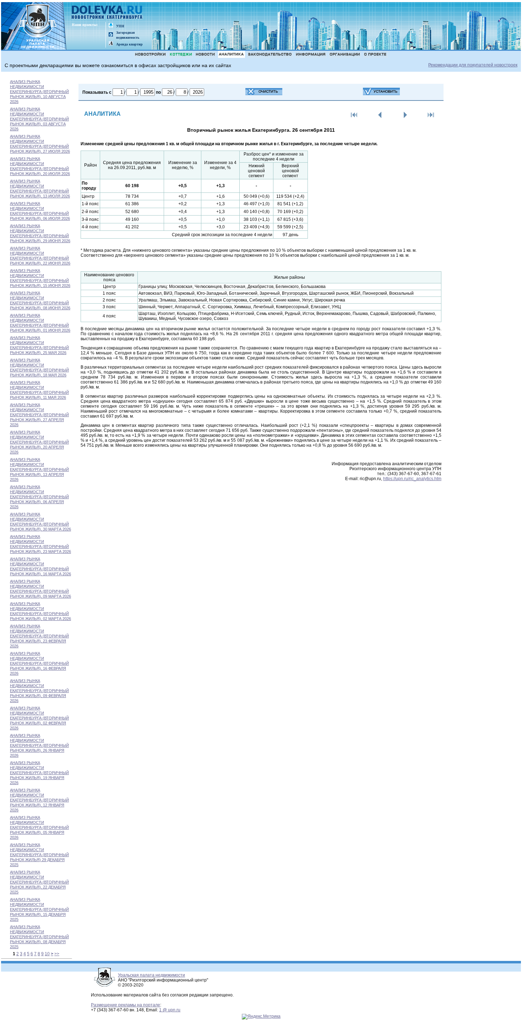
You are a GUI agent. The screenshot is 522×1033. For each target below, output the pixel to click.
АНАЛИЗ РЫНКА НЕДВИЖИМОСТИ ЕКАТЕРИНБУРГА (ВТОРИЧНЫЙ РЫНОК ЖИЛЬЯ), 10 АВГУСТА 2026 (39, 92)
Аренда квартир (129, 44)
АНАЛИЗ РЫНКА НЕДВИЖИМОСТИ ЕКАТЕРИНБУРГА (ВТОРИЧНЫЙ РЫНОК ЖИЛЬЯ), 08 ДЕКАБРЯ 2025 (39, 937)
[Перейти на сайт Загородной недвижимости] (111, 35)
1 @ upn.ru (169, 1009)
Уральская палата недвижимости (151, 975)
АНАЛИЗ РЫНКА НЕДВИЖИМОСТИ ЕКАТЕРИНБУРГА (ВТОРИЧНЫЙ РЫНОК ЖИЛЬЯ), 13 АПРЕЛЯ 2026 (39, 469)
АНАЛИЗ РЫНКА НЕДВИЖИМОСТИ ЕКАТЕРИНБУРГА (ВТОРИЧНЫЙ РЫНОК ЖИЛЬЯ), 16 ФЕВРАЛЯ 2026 (39, 663)
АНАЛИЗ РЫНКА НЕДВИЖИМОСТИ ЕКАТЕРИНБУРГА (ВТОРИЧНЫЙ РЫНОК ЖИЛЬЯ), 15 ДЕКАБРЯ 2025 (39, 909)
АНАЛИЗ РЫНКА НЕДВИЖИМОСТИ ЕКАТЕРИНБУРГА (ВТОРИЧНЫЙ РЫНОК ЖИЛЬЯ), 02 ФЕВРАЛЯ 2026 (39, 718)
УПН (120, 26)
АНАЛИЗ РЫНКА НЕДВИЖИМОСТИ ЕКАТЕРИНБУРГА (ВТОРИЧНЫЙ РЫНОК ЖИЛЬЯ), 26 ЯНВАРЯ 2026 (39, 745)
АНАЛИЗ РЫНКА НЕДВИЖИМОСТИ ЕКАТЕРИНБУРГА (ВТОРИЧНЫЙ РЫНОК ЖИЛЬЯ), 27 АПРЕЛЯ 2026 (39, 415)
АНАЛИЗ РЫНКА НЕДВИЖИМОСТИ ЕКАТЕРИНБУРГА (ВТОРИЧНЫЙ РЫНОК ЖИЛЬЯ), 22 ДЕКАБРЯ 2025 (39, 882)
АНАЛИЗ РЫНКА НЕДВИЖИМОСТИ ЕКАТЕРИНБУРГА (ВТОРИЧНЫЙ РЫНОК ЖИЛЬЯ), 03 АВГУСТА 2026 (39, 119)
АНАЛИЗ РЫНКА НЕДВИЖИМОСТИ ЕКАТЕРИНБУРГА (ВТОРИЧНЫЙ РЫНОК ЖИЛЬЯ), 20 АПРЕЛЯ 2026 (39, 442)
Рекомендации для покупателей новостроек (472, 64)
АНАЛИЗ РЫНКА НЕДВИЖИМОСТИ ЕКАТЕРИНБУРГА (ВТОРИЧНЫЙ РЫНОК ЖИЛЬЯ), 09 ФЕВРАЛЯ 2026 (39, 691)
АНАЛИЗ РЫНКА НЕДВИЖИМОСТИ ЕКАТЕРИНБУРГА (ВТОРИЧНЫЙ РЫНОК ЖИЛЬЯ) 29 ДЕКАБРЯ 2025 (39, 855)
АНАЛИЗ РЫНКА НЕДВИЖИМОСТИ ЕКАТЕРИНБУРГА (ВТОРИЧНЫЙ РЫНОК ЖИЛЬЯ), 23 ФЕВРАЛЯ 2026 (39, 636)
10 (47, 953)
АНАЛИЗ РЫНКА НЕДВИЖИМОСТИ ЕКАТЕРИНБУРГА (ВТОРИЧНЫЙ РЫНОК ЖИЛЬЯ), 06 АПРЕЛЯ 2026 (39, 497)
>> (56, 953)
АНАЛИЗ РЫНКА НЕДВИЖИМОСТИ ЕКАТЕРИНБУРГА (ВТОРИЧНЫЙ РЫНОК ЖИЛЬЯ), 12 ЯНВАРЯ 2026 (39, 800)
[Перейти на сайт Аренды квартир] (111, 44)
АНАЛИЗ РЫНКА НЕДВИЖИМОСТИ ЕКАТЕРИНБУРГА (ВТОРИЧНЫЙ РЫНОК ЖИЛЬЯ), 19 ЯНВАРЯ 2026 (39, 773)
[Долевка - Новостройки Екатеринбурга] (107, 13)
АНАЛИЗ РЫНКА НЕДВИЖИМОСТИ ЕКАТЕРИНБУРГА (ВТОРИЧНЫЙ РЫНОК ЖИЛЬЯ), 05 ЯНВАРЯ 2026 (39, 827)
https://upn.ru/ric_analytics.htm (412, 478)
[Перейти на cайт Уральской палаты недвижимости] (111, 25)
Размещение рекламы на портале (125, 1004)
